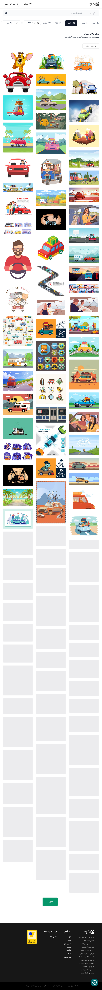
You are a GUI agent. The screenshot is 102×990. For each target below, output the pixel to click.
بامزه (69, 954)
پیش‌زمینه (67, 957)
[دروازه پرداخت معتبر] (30, 937)
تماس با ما (53, 937)
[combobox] (92, 13)
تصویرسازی (67, 944)
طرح (70, 937)
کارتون (69, 940)
